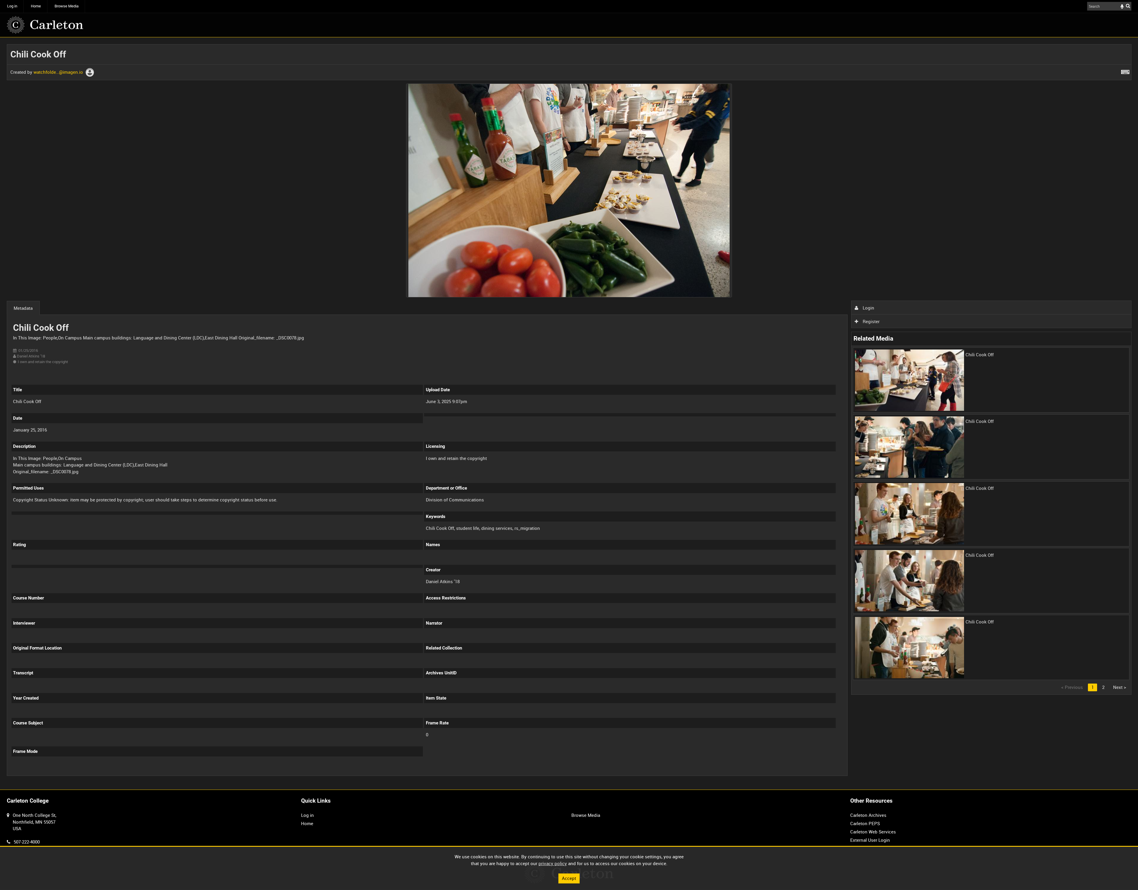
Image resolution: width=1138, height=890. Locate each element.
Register (871, 321)
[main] (569, 413)
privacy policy (552, 863)
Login (868, 308)
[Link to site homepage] (45, 25)
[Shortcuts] (1125, 71)
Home (36, 6)
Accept (569, 878)
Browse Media (67, 6)
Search (1128, 6)
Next (1119, 687)
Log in (12, 6)
